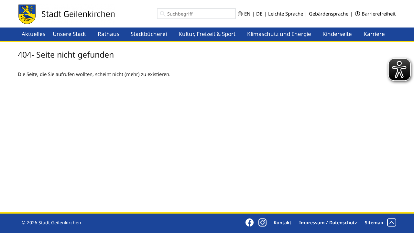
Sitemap (374, 222)
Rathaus (108, 34)
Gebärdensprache (328, 13)
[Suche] (163, 15)
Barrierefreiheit (379, 13)
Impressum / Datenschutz (328, 222)
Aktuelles (33, 34)
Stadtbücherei (149, 34)
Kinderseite (337, 34)
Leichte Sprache (285, 13)
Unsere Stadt (69, 34)
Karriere (374, 34)
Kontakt (282, 222)
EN (247, 13)
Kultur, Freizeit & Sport (207, 34)
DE (259, 13)
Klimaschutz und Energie (279, 34)
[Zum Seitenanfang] (391, 222)
